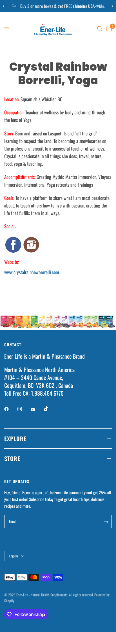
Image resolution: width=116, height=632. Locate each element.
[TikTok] (50, 409)
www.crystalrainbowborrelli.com (31, 272)
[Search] (99, 29)
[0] (108, 29)
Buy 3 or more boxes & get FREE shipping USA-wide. (62, 6)
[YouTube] (37, 409)
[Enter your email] (106, 521)
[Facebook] (10, 409)
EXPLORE (15, 438)
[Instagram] (23, 409)
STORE (12, 458)
